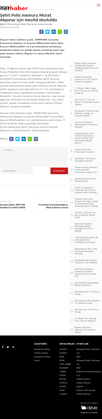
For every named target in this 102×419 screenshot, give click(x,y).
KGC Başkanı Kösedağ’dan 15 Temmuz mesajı (87, 301)
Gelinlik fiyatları (83, 379)
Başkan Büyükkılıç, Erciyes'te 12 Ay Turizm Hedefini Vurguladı (86, 79)
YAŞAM (63, 371)
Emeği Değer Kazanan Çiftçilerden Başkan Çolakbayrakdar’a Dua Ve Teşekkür (86, 67)
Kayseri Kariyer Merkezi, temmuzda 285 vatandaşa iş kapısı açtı (86, 169)
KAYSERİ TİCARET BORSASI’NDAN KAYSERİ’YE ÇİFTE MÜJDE (84, 227)
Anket (62, 390)
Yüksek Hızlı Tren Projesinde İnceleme (84, 150)
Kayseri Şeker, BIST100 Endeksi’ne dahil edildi (12, 206)
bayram (79, 386)
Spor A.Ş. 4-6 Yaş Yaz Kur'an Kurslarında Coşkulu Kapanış (87, 101)
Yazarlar (63, 394)
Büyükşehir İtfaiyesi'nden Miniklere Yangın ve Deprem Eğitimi (87, 113)
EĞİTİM (63, 379)
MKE (78, 357)
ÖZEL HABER (65, 364)
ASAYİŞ (63, 386)
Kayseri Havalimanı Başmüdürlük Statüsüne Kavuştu (86, 124)
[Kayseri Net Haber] (16, 6)
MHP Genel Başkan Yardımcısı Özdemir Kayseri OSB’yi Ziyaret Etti (85, 272)
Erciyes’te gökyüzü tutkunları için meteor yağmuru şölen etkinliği (86, 189)
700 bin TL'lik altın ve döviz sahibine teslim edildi (85, 214)
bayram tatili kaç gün (85, 390)
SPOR (62, 360)
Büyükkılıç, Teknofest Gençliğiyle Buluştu (85, 159)
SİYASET (63, 349)
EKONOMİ (64, 368)
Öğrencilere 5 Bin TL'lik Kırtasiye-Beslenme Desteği (86, 251)
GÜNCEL (63, 353)
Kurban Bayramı (83, 383)
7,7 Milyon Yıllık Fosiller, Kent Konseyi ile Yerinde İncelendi (86, 90)
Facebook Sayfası (42, 349)
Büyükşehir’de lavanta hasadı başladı (85, 180)
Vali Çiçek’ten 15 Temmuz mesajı (87, 310)
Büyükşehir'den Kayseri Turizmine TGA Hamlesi (86, 261)
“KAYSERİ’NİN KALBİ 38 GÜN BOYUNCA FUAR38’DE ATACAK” (86, 239)
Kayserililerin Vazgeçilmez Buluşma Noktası (87, 284)
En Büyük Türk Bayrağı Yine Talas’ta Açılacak (85, 319)
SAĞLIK (63, 375)
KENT (62, 357)
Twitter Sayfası (41, 353)
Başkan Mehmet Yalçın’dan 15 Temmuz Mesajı (85, 329)
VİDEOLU (64, 383)
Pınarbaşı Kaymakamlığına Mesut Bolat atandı (53, 206)
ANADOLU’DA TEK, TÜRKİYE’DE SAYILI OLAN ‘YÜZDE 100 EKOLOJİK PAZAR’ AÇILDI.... (84, 138)
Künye (37, 360)
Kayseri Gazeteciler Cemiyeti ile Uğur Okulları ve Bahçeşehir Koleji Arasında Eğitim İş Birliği (86, 202)
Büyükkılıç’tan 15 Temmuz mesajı (87, 293)
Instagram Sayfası (42, 357)
